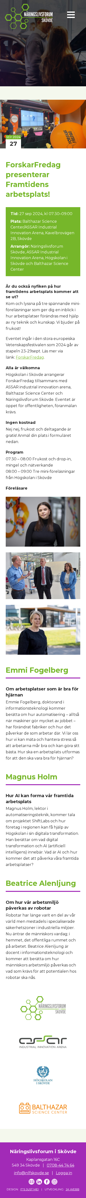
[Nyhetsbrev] (31, 1182)
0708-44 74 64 (60, 1165)
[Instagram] (54, 1182)
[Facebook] (47, 1182)
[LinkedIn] (39, 1182)
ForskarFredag (30, 357)
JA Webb (72, 1189)
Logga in (64, 1173)
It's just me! (29, 1189)
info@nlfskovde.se (31, 1173)
